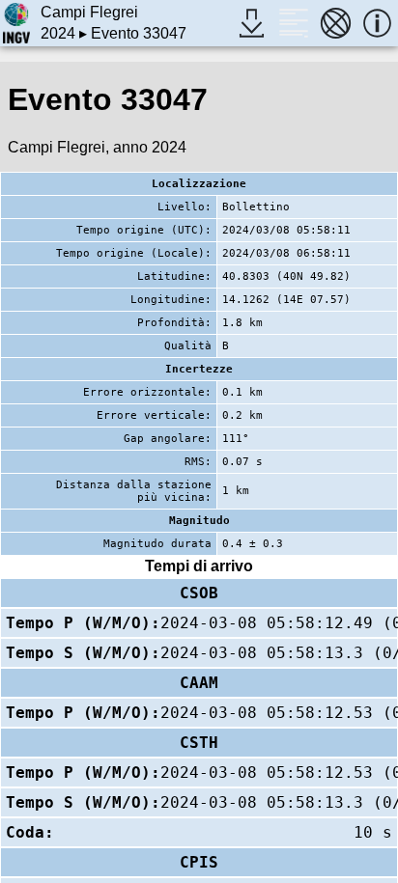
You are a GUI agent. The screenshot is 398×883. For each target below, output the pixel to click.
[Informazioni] (377, 22)
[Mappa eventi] (335, 22)
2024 (58, 33)
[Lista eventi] (293, 22)
